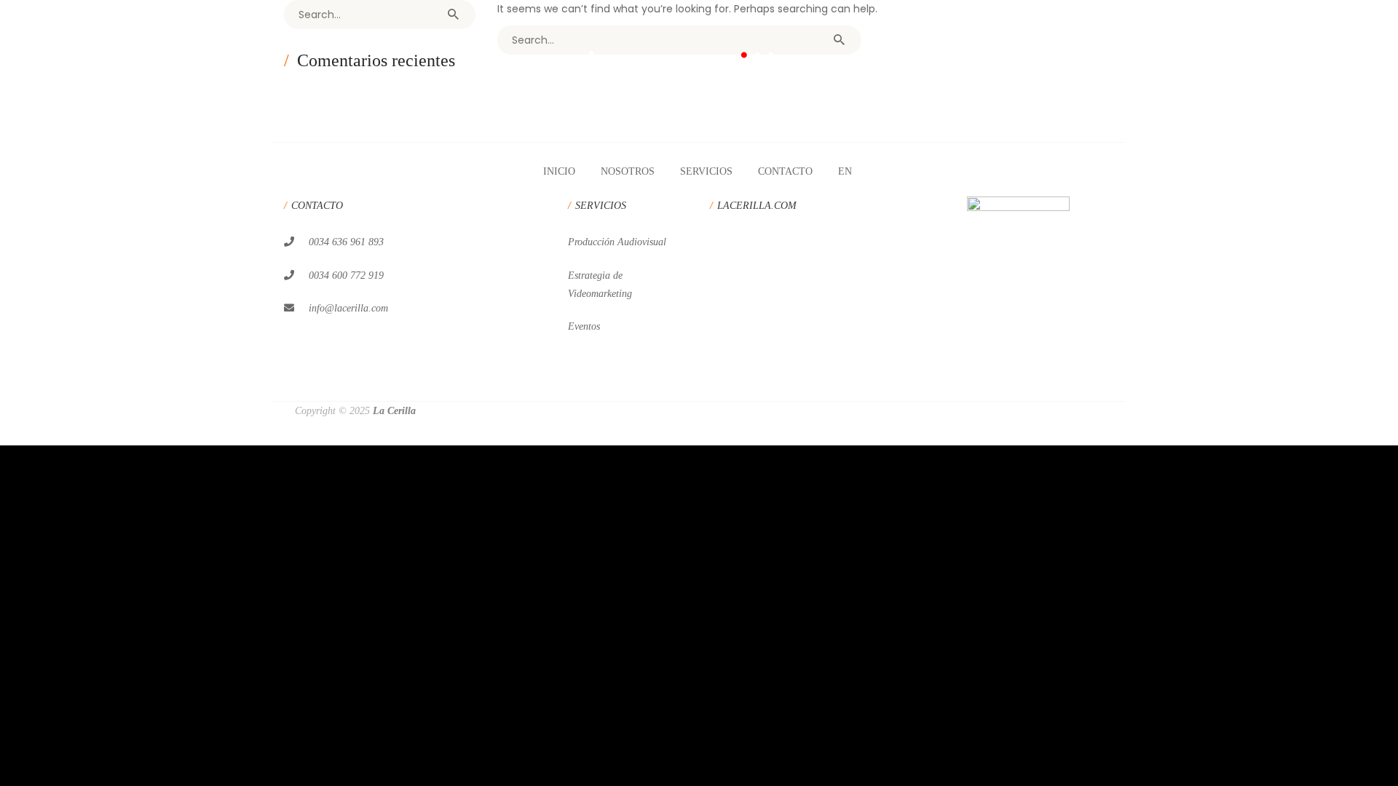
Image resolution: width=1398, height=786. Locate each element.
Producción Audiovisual (617, 242)
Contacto (785, 171)
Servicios (706, 171)
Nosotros (628, 171)
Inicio (559, 171)
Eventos (584, 326)
